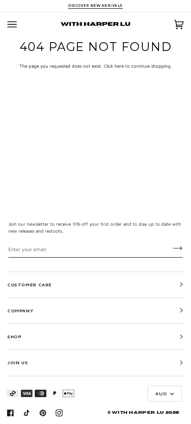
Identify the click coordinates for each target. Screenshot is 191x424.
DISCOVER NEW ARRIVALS (95, 5)
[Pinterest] (42, 413)
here (119, 66)
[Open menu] (21, 24)
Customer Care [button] (29, 284)
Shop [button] (14, 336)
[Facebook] (10, 413)
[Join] (170, 248)
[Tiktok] (26, 413)
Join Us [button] (17, 362)
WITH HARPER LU (138, 413)
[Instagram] (59, 413)
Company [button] (20, 310)
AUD (161, 393)
